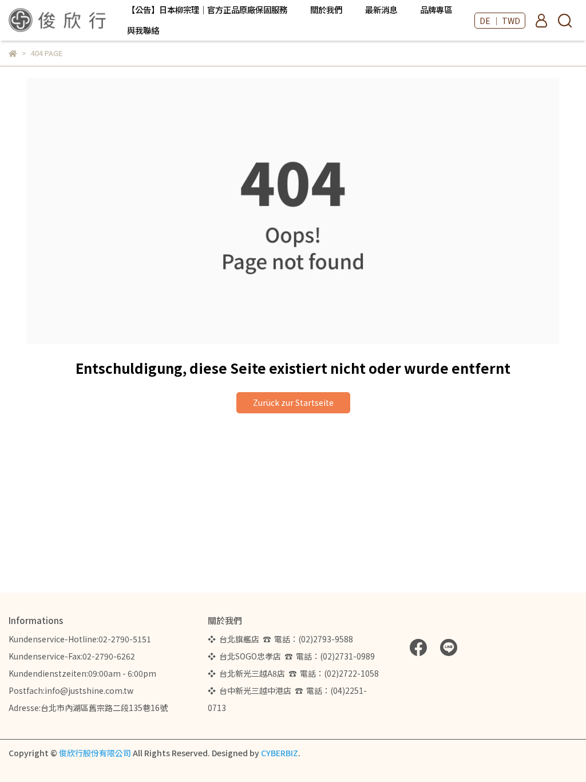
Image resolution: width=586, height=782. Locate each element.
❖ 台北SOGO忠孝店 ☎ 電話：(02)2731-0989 (291, 656)
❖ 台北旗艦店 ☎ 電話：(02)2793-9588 (282, 639)
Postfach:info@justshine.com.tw (71, 690)
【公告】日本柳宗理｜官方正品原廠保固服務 (207, 9)
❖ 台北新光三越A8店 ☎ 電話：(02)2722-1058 (293, 673)
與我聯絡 (143, 30)
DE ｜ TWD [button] (500, 20)
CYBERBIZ (279, 753)
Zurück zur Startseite (293, 402)
